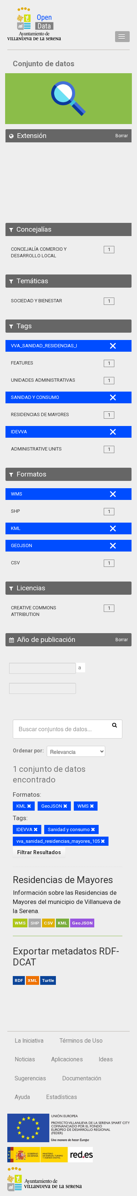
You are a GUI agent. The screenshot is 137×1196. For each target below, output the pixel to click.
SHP (34, 923)
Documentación (81, 1078)
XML (32, 980)
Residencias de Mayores (63, 879)
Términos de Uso (81, 1041)
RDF (19, 980)
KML (62, 923)
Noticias (25, 1059)
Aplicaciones (67, 1059)
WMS (20, 923)
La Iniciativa (29, 1041)
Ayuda (22, 1097)
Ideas (106, 1059)
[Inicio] (34, 23)
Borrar (121, 135)
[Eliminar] (29, 806)
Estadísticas (61, 1097)
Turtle (48, 980)
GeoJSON (82, 923)
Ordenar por (27, 751)
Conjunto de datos (44, 63)
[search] (114, 724)
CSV (48, 923)
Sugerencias (30, 1078)
